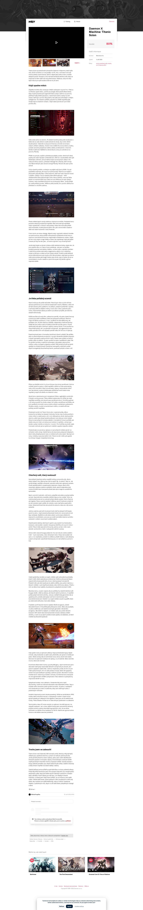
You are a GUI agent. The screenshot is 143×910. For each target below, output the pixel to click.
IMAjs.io (86, 886)
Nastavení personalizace (70, 886)
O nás (55, 886)
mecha (109, 63)
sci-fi (97, 65)
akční (104, 65)
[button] (56, 42)
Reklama (80, 886)
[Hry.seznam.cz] (32, 22)
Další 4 (77, 63)
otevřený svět (103, 63)
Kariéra (61, 886)
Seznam (111, 21)
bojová (101, 65)
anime (98, 63)
